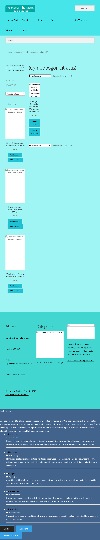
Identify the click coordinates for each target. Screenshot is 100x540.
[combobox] (15, 94)
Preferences (13, 491)
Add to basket (34, 123)
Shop (40, 20)
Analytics (12, 473)
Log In (24, 30)
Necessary (12, 434)
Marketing (12, 452)
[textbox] (15, 94)
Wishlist (9, 30)
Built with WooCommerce (17, 394)
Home (10, 52)
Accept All (24, 528)
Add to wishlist (34, 131)
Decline (7, 528)
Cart (52, 20)
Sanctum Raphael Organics (17, 20)
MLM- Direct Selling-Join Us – (80, 360)
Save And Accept (11, 535)
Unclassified (13, 509)
